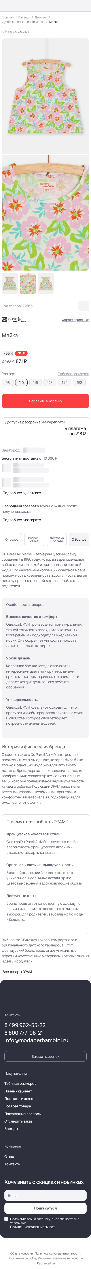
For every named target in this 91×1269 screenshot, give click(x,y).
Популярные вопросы (22, 1113)
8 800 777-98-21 (23, 1032)
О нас (9, 1156)
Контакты (12, 1164)
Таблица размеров (73, 373)
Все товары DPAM (17, 971)
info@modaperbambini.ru (36, 1040)
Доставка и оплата (20, 1098)
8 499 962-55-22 (25, 1025)
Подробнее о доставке (22, 492)
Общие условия (21, 1253)
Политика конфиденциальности (57, 1253)
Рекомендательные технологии (60, 1258)
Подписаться (45, 1208)
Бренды (11, 1128)
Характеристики (75, 320)
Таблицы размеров (20, 1083)
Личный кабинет (18, 1091)
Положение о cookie (22, 1258)
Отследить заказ (18, 1121)
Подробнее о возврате (22, 519)
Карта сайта (46, 1263)
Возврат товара (17, 1106)
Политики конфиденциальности (33, 1227)
